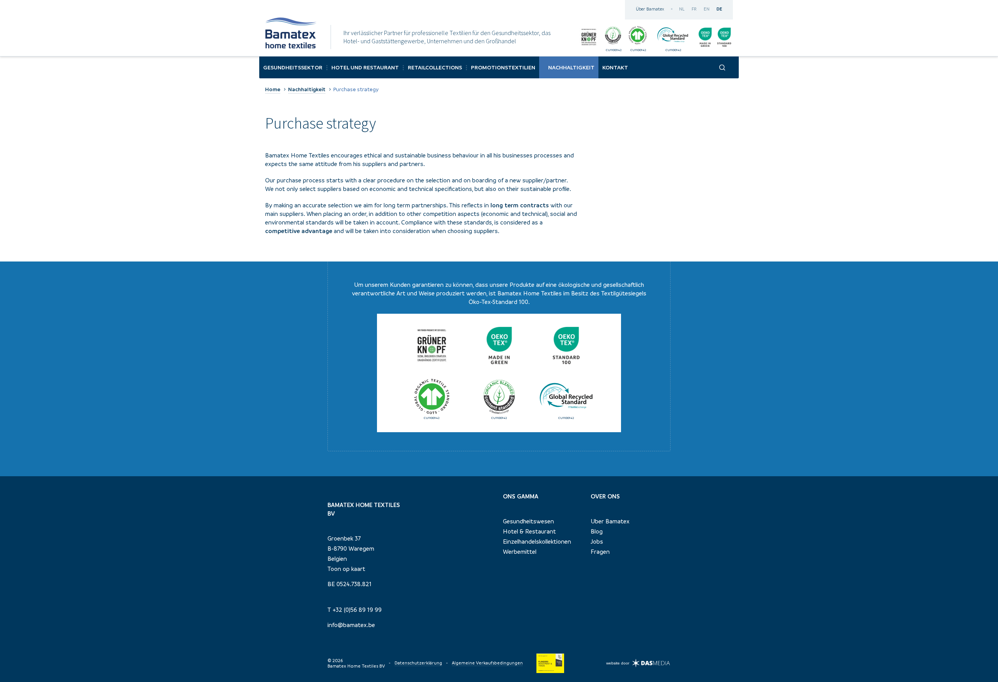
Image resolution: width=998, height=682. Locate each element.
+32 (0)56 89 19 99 (357, 609)
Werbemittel (519, 551)
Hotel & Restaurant (529, 531)
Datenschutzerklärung (418, 663)
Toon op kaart (346, 568)
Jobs (597, 541)
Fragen (600, 551)
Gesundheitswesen (528, 521)
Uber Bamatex (610, 521)
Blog (597, 531)
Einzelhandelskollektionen (537, 541)
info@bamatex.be (351, 625)
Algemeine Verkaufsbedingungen (487, 663)
